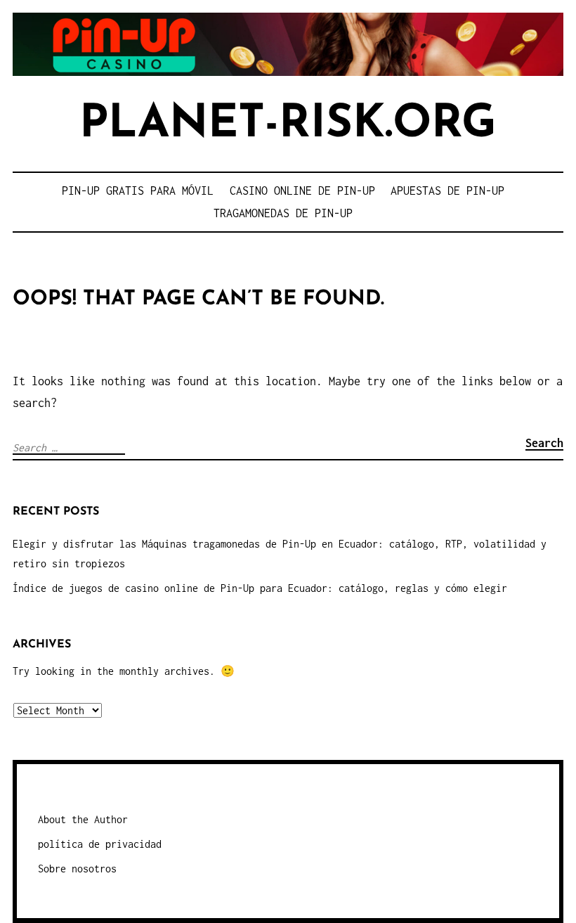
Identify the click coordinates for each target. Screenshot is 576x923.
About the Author (83, 819)
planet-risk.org (288, 125)
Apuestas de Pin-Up (447, 190)
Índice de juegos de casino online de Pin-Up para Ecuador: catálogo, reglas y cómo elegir (260, 588)
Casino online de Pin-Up (302, 190)
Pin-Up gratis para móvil (138, 190)
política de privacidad (100, 844)
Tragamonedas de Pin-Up (283, 213)
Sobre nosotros (77, 868)
